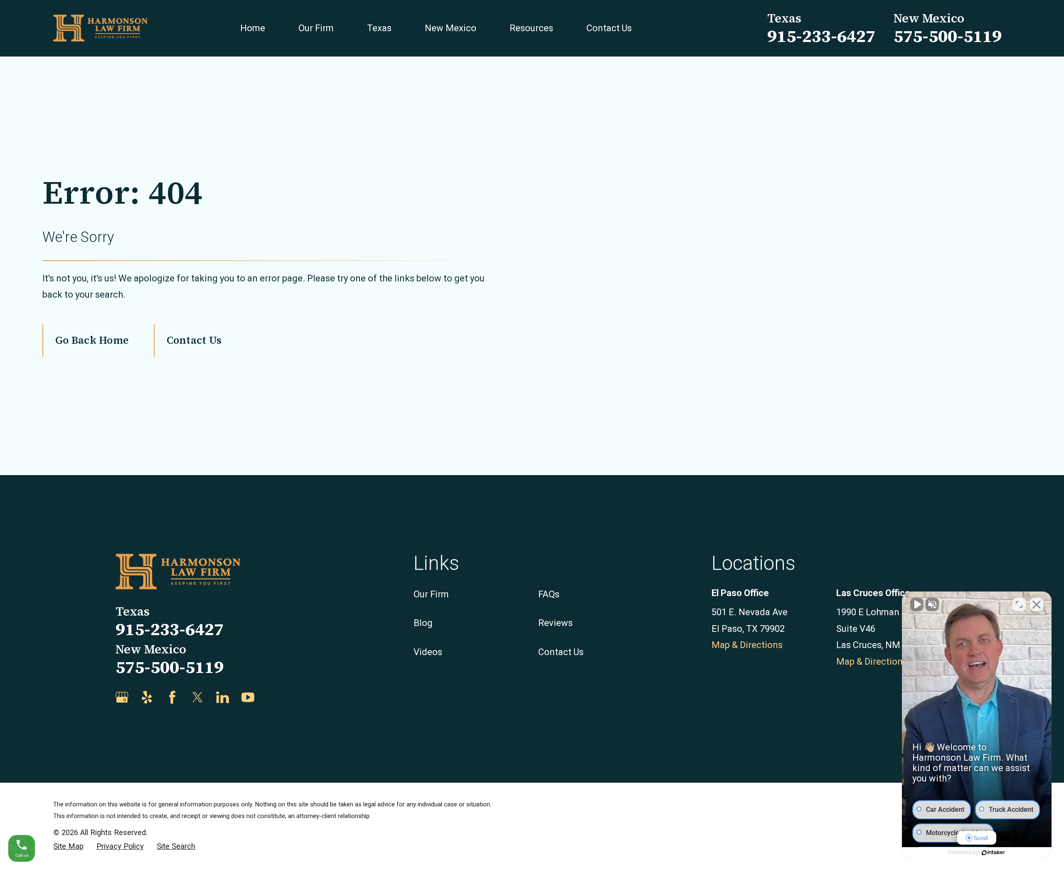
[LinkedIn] (222, 697)
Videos (428, 652)
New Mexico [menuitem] (450, 28)
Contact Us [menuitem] (609, 28)
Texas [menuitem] (379, 28)
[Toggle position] (1019, 604)
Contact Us (194, 340)
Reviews (555, 623)
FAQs (548, 594)
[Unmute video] (917, 604)
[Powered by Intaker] (993, 852)
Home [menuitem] (252, 28)
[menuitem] (68, 846)
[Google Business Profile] (122, 697)
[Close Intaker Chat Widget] (1036, 604)
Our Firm (431, 594)
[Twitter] (197, 697)
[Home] (100, 28)
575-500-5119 (948, 36)
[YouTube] (247, 697)
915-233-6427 (821, 36)
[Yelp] (146, 697)
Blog (423, 623)
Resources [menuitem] (531, 28)
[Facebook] (172, 697)
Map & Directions (747, 645)
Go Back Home (91, 340)
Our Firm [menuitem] (316, 28)
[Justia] (272, 697)
